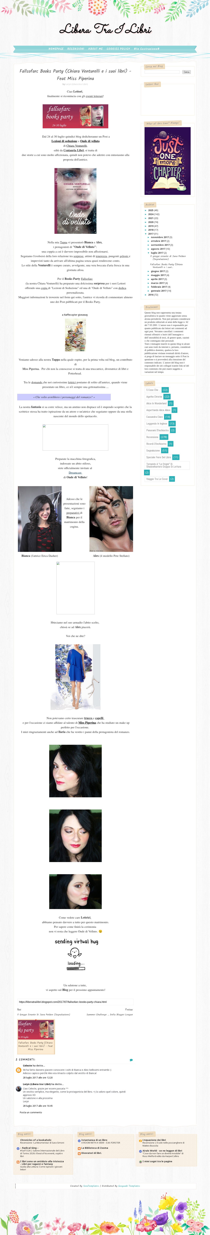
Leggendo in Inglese (156, 423)
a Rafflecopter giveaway (75, 314)
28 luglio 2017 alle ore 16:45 (38, 1105)
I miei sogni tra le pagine (157, 1161)
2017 (151, 233)
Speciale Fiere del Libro (158, 457)
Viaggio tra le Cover (157, 479)
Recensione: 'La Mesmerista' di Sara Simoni (42, 1142)
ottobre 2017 (159, 240)
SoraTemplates (91, 1186)
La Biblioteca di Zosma (94, 1147)
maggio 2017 (158, 275)
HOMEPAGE (56, 49)
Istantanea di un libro (94, 1140)
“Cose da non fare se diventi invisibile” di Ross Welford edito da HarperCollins (163, 1155)
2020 (151, 222)
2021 (151, 218)
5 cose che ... (153, 390)
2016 (151, 294)
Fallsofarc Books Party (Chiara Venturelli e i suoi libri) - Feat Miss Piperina (35, 1046)
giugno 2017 (158, 271)
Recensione (152, 437)
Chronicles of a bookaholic (36, 1140)
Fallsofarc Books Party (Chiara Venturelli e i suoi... (166, 266)
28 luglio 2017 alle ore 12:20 (38, 1077)
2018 (151, 229)
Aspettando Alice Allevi (158, 410)
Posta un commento (31, 1112)
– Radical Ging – (29, 1147)
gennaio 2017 (159, 290)
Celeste (27, 1065)
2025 (151, 210)
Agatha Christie (154, 396)
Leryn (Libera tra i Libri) (37, 1084)
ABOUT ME (95, 49)
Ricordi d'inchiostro (156, 443)
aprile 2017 (157, 279)
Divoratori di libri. (91, 1152)
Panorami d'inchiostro (157, 430)
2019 (151, 226)
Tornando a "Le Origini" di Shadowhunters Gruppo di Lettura (163, 465)
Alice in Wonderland (156, 403)
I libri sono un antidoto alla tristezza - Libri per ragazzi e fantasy (42, 1163)
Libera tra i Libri (105, 30)
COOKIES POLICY (118, 49)
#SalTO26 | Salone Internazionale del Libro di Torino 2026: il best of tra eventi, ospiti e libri (42, 1153)
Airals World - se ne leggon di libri (162, 1150)
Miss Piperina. (31, 369)
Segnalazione (153, 450)
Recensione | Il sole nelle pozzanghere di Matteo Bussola (163, 1144)
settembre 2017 (160, 244)
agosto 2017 (158, 248)
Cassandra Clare (154, 416)
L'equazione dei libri (154, 1140)
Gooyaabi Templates (129, 1186)
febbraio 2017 (159, 286)
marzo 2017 (158, 283)
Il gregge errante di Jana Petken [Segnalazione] (168, 257)
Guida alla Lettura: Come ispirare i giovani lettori (41, 1168)
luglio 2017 (157, 252)
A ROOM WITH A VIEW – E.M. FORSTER (100, 1142)
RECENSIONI (75, 49)
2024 (151, 214)
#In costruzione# (147, 49)
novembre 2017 (160, 237)
